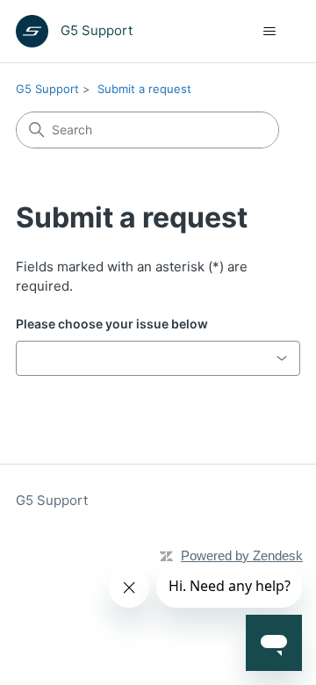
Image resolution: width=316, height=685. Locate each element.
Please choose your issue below (112, 323)
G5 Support (47, 89)
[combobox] (158, 358)
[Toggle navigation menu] (269, 32)
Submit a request (144, 89)
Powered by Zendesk (242, 555)
